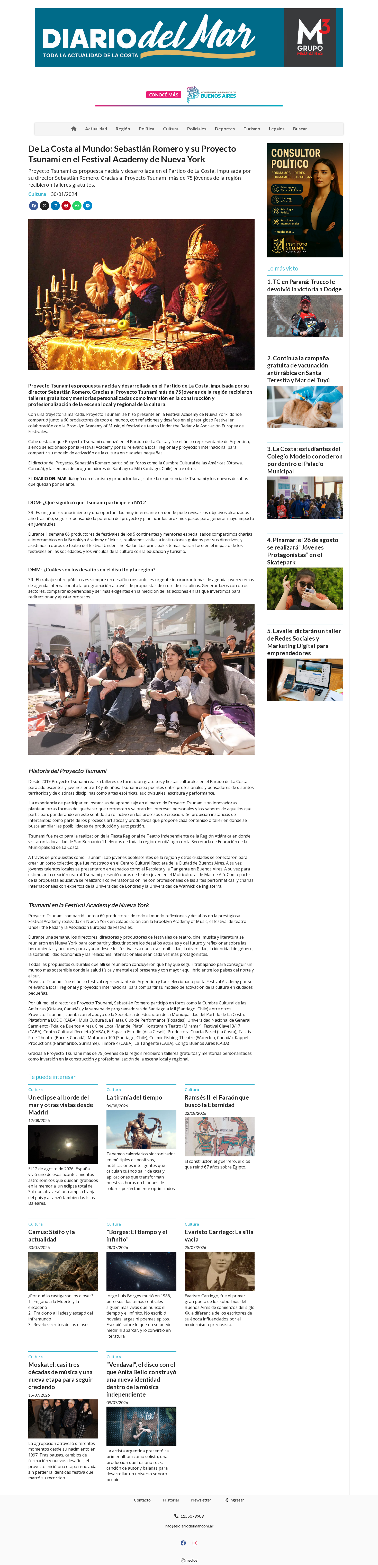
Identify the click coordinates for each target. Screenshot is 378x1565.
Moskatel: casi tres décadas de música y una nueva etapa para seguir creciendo (60, 1375)
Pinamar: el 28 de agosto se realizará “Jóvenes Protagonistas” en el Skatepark (302, 550)
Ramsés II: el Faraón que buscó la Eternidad (217, 1101)
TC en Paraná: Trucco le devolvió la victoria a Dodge (304, 285)
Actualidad (96, 128)
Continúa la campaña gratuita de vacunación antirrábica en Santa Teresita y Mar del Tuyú (298, 369)
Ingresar (236, 1499)
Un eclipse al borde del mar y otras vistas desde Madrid (60, 1105)
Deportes (225, 128)
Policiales (196, 128)
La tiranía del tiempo (134, 1097)
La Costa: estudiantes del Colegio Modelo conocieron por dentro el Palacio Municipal (305, 459)
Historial (171, 1499)
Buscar (300, 128)
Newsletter (201, 1499)
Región (123, 128)
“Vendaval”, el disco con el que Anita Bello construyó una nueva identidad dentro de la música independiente (141, 1379)
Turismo (252, 128)
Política (146, 128)
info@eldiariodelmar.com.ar (189, 1525)
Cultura (170, 128)
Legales (276, 128)
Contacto (142, 1499)
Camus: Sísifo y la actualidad (51, 1235)
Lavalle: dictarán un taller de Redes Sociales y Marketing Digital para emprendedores (304, 641)
